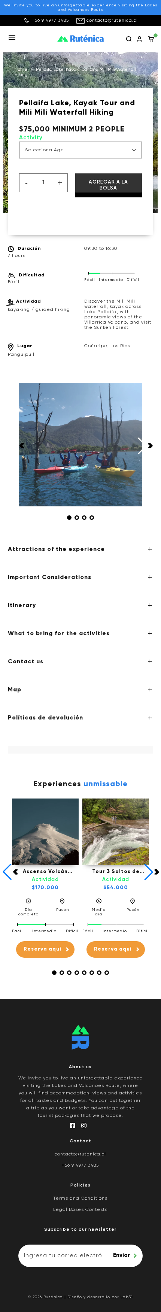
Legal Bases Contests (80, 1210)
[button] (69, 517)
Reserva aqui (42, 949)
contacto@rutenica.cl (112, 20)
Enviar (121, 1255)
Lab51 (127, 1297)
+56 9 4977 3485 (50, 20)
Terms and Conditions (80, 1198)
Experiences (80, 784)
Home (21, 69)
